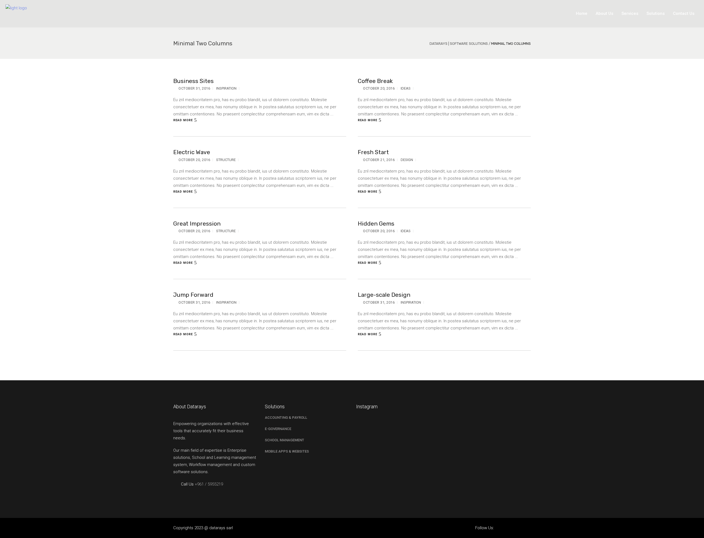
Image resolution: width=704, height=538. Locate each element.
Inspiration (226, 88)
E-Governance (278, 429)
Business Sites (193, 80)
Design (407, 160)
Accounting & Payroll (286, 417)
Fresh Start (373, 152)
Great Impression (197, 223)
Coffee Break (375, 80)
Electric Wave (191, 152)
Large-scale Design (384, 294)
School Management (284, 440)
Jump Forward (193, 294)
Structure (226, 160)
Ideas (406, 88)
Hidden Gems (376, 223)
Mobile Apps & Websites (287, 451)
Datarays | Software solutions (459, 43)
